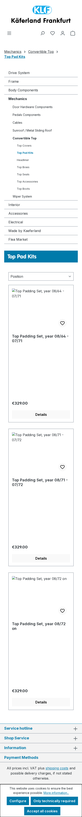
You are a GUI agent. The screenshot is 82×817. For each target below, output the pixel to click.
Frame (13, 81)
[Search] (42, 33)
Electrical (15, 222)
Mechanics (17, 99)
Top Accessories (27, 181)
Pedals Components (27, 115)
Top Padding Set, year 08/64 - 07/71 (40, 338)
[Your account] (63, 33)
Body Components (23, 90)
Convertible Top (25, 138)
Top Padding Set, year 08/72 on (39, 626)
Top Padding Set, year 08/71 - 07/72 (40, 482)
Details (41, 414)
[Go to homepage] (41, 15)
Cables (17, 122)
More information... (56, 793)
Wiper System (22, 196)
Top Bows (23, 167)
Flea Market (18, 239)
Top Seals (23, 174)
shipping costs (57, 768)
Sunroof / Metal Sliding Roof (32, 130)
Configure (17, 801)
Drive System (19, 73)
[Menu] (9, 33)
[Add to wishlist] (62, 323)
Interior (14, 205)
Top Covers (24, 145)
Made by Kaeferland (24, 231)
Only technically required (54, 801)
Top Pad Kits (25, 152)
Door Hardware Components (33, 107)
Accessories (18, 213)
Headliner (23, 160)
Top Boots (23, 188)
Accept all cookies (42, 811)
